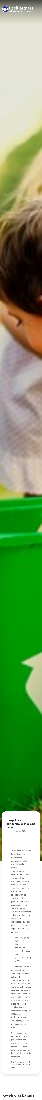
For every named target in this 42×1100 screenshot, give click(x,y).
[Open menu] (37, 9)
